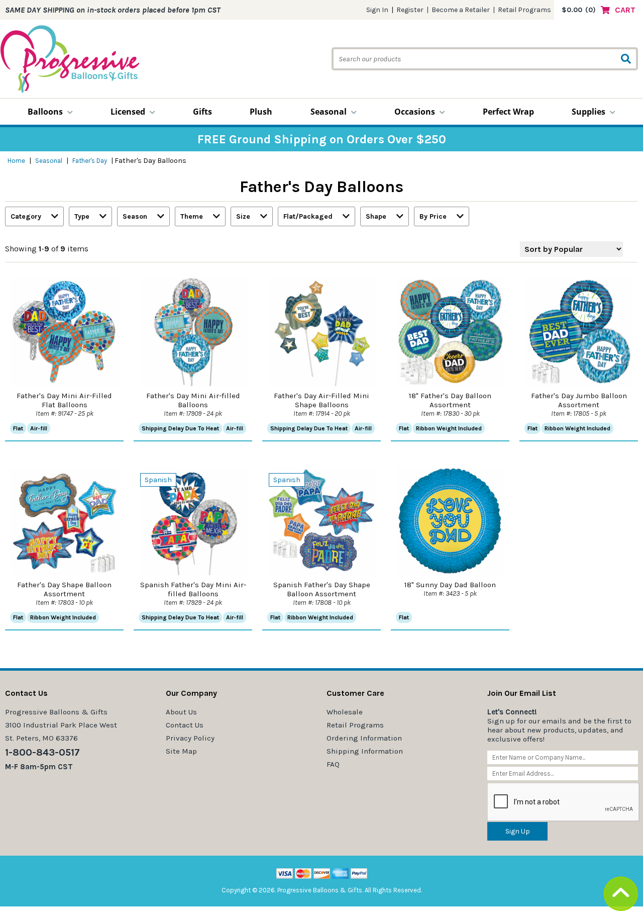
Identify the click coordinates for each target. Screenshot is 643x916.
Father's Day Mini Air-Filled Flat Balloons (64, 400)
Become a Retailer (461, 10)
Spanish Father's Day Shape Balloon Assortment (321, 589)
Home (16, 160)
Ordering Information (364, 738)
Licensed (128, 111)
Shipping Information (365, 751)
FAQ (333, 764)
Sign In (377, 10)
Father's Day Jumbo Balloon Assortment (579, 400)
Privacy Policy (190, 738)
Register (409, 10)
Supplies (588, 111)
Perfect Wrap (508, 111)
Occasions (414, 111)
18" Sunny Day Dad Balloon (450, 584)
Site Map (181, 751)
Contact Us (184, 724)
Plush (261, 111)
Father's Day (89, 160)
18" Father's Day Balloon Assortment (450, 400)
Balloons (45, 111)
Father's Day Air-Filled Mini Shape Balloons (321, 400)
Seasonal (328, 111)
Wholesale (345, 711)
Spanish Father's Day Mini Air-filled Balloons (193, 589)
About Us (181, 711)
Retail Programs (524, 10)
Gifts (202, 111)
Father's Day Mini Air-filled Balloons (193, 400)
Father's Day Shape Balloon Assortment (64, 589)
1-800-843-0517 (42, 752)
